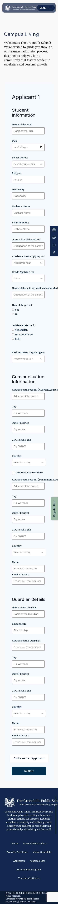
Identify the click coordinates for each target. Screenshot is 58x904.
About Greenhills (42, 852)
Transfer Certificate (17, 852)
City (14, 406)
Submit (29, 770)
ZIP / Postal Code (21, 439)
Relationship (19, 623)
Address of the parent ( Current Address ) (29, 389)
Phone (15, 562)
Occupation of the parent (26, 239)
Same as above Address (30, 472)
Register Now (54, 508)
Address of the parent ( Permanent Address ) (29, 476)
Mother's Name (21, 206)
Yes (17, 309)
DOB (14, 140)
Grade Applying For (23, 272)
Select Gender (20, 157)
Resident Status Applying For (28, 352)
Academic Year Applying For (28, 256)
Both (17, 339)
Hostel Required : (22, 305)
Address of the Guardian (26, 640)
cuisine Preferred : (23, 325)
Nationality (18, 189)
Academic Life (37, 861)
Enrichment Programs (29, 869)
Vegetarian (21, 329)
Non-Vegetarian (24, 334)
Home (15, 843)
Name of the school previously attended (29, 288)
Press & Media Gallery (35, 843)
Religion (16, 173)
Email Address (20, 574)
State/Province (20, 422)
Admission (19, 861)
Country (16, 456)
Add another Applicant (29, 758)
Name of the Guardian (24, 607)
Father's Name (20, 222)
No (16, 314)
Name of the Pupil (22, 124)
